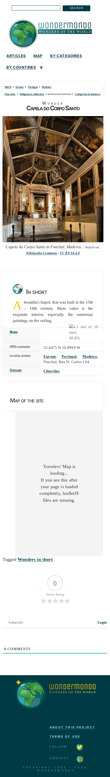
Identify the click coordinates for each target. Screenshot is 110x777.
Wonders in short (35, 559)
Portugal (33, 86)
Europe (20, 86)
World (8, 86)
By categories (66, 56)
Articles (16, 56)
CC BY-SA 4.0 (70, 253)
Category (16, 370)
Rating (14, 332)
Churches (10, 94)
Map (38, 56)
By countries (21, 67)
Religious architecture (32, 94)
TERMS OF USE (65, 736)
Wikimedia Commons (41, 253)
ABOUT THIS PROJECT (72, 727)
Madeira (46, 86)
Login (101, 622)
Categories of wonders (87, 94)
